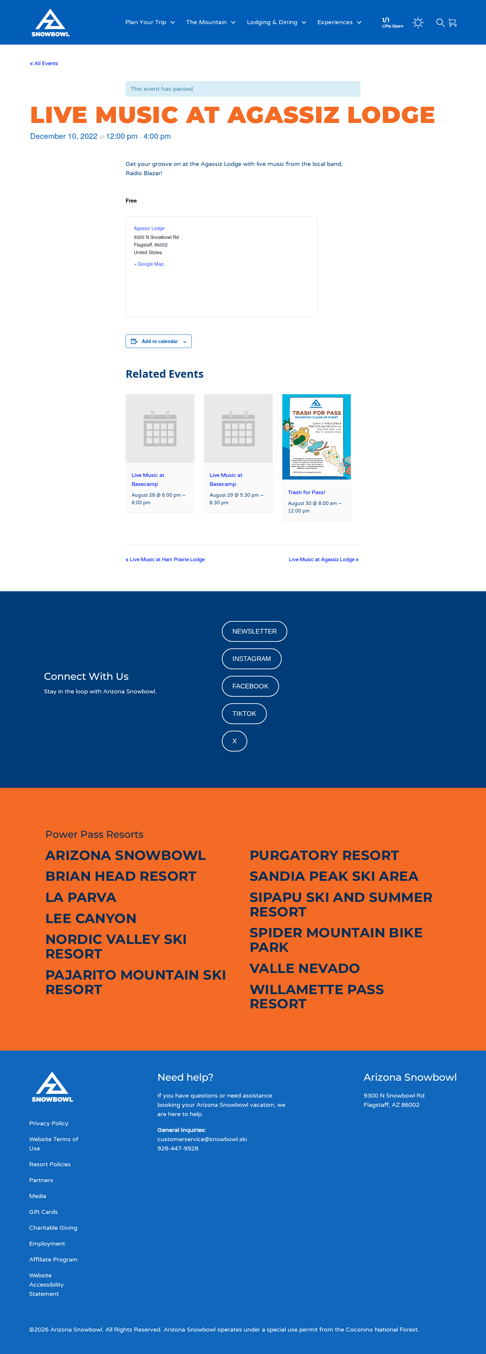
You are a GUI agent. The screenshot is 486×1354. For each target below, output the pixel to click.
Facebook (250, 686)
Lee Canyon (91, 918)
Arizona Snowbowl (125, 855)
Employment (47, 1243)
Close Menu (473, 58)
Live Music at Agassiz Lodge (324, 559)
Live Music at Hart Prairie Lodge (165, 559)
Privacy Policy (48, 1123)
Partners (41, 1180)
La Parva (80, 897)
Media (37, 1196)
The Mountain (206, 22)
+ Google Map (149, 263)
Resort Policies (50, 1164)
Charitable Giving (53, 1227)
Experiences (335, 22)
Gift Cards (43, 1212)
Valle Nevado (305, 968)
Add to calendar (160, 341)
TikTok (244, 713)
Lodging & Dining (272, 22)
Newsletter (254, 631)
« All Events (44, 63)
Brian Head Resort (121, 876)
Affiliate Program (53, 1259)
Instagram (251, 658)
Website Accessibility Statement (46, 1284)
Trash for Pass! (306, 492)
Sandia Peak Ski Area (334, 876)
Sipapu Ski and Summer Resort (341, 904)
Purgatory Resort (324, 855)
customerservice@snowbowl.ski (202, 1139)
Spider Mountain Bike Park (336, 939)
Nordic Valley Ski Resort (116, 946)
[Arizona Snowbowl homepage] (63, 22)
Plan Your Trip (145, 22)
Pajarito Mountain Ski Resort (135, 982)
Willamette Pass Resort (317, 996)
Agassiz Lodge (149, 228)
